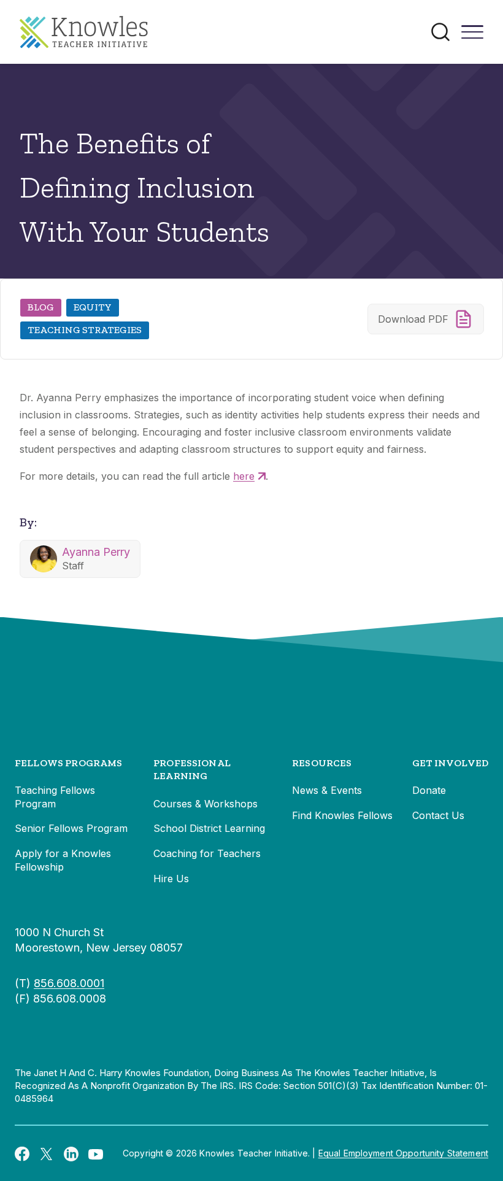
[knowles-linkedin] (71, 1153)
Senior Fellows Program (71, 828)
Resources (321, 763)
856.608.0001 (69, 983)
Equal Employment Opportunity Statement (403, 1153)
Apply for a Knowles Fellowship (63, 860)
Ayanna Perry (96, 551)
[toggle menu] (472, 36)
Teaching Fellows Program (55, 797)
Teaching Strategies (85, 330)
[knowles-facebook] (22, 1153)
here (244, 476)
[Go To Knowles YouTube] (95, 1153)
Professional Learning (192, 769)
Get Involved (450, 763)
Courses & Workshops (205, 804)
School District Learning (209, 828)
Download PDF (413, 319)
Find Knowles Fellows (342, 815)
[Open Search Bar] (440, 32)
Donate (429, 790)
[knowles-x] (46, 1153)
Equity (93, 307)
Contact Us (438, 815)
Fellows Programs (69, 763)
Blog (41, 307)
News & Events (327, 790)
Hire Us (171, 878)
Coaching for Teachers (207, 853)
